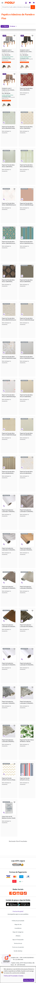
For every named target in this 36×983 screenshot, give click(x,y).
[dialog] (18, 974)
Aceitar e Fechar (29, 980)
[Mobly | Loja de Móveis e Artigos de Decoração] (10, 3)
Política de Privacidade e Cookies (13, 976)
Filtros (6, 26)
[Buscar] (33, 7)
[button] (13, 26)
